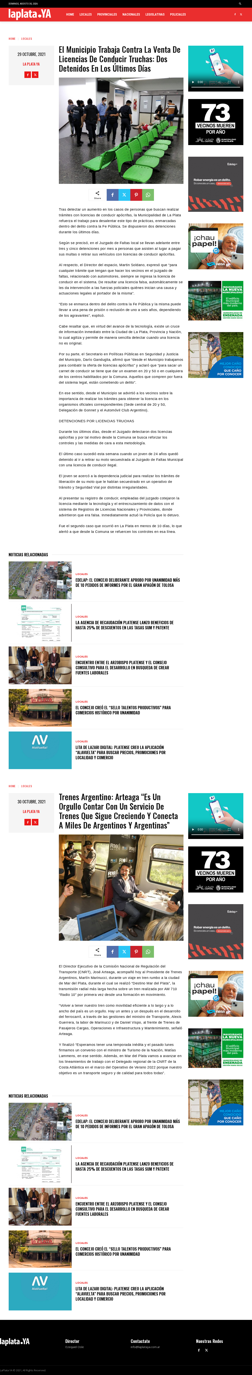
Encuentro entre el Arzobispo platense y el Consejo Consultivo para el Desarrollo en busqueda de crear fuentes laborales (122, 667)
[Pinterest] (136, 195)
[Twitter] (241, 14)
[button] (240, 4)
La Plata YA (31, 64)
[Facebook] (235, 14)
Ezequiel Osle (74, 1347)
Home (12, 38)
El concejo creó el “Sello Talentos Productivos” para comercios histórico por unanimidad (123, 710)
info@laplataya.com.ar (145, 1347)
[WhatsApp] (148, 195)
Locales (26, 38)
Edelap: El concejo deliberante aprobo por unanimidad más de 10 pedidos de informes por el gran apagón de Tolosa (128, 582)
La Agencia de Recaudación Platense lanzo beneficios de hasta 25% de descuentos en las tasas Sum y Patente (125, 625)
